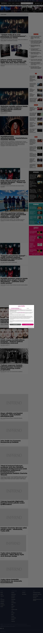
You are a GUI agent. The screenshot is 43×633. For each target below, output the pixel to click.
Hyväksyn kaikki (27, 324)
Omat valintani (15, 324)
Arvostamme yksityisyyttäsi (15, 308)
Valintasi (28, 308)
